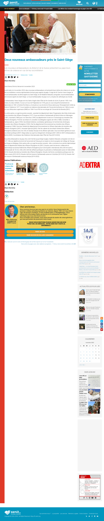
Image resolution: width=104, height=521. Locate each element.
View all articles (9, 201)
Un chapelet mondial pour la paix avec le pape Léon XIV (93, 299)
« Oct (80, 365)
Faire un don (62, 3)
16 (89, 355)
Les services (63, 513)
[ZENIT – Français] (13, 3)
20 (80, 358)
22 (86, 358)
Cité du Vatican (36, 3)
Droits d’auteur (83, 513)
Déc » (83, 365)
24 (92, 358)
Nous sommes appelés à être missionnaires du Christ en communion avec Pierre (89, 262)
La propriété (55, 513)
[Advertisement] (90, 37)
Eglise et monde (45, 3)
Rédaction (24, 75)
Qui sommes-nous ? (45, 513)
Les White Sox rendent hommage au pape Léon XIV (55, 9)
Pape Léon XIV (27, 3)
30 (89, 361)
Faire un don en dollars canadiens (40, 235)
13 (80, 355)
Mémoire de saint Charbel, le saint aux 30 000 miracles (93, 308)
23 (89, 358)
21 (83, 358)
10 (92, 352)
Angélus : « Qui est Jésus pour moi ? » (88, 256)
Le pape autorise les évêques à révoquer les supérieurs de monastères (92, 326)
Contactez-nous (93, 513)
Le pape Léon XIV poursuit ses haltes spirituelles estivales (83, 406)
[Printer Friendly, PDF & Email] (71, 84)
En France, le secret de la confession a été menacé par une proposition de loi (92, 317)
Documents (54, 3)
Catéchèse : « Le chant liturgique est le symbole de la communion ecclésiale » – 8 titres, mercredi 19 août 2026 (89, 268)
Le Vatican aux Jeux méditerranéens (90, 9)
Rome (5, 15)
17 (92, 355)
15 (86, 355)
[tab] (84, 476)
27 (80, 361)
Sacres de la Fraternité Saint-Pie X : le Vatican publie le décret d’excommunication (93, 291)
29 (86, 361)
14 (83, 355)
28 (83, 361)
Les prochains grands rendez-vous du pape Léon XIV (83, 393)
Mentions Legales (73, 513)
